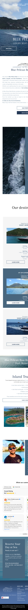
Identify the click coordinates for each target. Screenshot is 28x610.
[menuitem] (19, 4)
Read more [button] (6, 529)
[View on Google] (5, 500)
